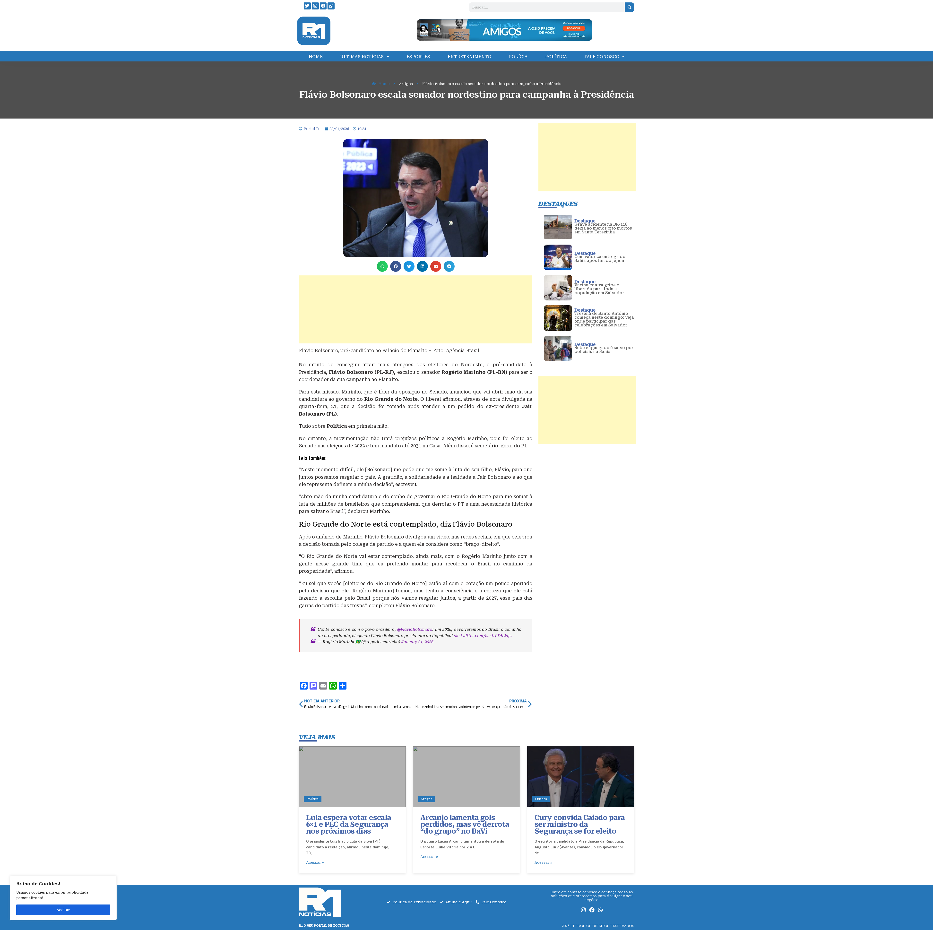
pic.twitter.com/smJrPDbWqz (483, 635)
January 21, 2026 (417, 642)
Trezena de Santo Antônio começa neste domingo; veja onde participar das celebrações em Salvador (604, 319)
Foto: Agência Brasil (456, 350)
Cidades (541, 799)
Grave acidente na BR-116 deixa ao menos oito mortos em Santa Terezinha (603, 228)
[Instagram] (315, 5)
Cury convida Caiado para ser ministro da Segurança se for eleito (580, 824)
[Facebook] (323, 5)
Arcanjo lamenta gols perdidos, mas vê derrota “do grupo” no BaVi (464, 824)
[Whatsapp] (331, 5)
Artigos (426, 799)
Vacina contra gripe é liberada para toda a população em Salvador (599, 289)
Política (313, 799)
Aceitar (63, 910)
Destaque (584, 220)
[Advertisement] (415, 309)
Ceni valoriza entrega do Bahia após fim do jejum (599, 258)
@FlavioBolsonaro (414, 629)
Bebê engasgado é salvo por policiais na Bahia (603, 349)
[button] (382, 266)
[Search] (629, 7)
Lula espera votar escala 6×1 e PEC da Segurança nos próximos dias (348, 824)
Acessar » (315, 862)
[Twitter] (307, 5)
